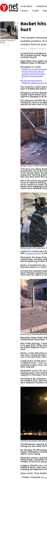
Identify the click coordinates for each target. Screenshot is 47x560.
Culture (24, 10)
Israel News (26, 6)
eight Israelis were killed (38, 255)
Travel (35, 10)
